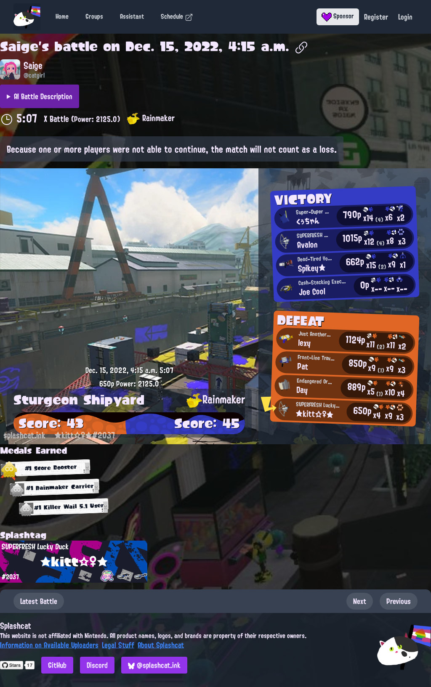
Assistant (132, 16)
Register (376, 17)
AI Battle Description (43, 96)
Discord (97, 665)
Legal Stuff (118, 645)
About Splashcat (161, 645)
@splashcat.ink (158, 665)
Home (62, 16)
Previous (398, 601)
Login (405, 17)
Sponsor (343, 16)
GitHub (57, 665)
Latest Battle (38, 601)
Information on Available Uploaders (49, 645)
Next (359, 601)
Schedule (173, 16)
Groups (94, 16)
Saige (19, 46)
